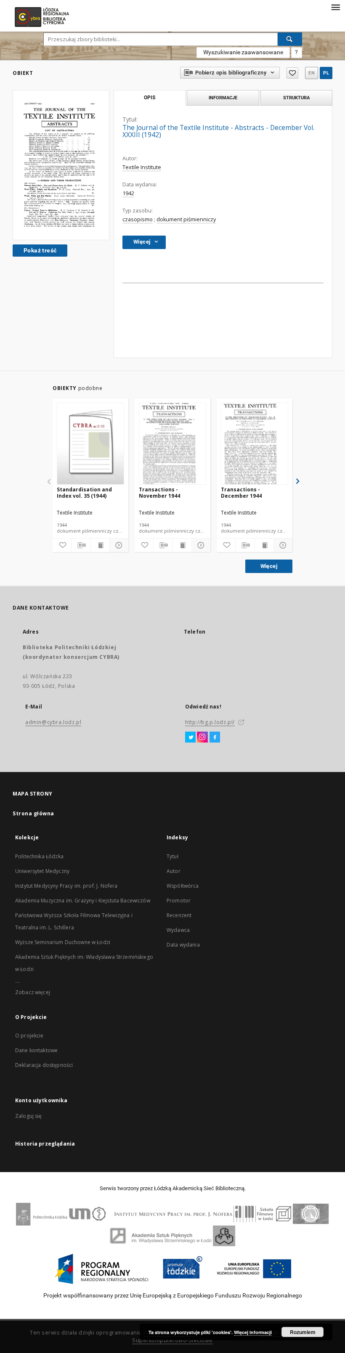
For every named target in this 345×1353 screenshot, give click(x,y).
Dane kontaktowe (36, 1050)
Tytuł (172, 856)
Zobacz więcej (32, 992)
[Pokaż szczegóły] (118, 545)
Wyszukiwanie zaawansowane (243, 52)
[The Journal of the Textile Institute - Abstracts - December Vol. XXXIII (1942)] (61, 165)
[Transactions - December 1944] (254, 444)
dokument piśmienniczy (186, 219)
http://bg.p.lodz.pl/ (210, 722)
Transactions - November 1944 (159, 492)
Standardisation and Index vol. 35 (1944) (84, 492)
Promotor (179, 900)
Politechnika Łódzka (39, 856)
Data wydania (183, 944)
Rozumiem (303, 1332)
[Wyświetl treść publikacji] (100, 545)
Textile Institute (141, 167)
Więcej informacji (253, 1332)
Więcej (268, 566)
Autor (173, 871)
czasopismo (137, 219)
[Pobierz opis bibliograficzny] (81, 545)
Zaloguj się (28, 1116)
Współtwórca (183, 885)
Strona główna (33, 813)
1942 (128, 193)
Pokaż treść (40, 250)
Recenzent (179, 915)
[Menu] (335, 6)
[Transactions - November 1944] (172, 444)
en (311, 73)
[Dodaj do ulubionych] (292, 73)
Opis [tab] (149, 98)
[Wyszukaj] (290, 39)
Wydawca (178, 930)
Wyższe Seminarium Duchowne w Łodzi (62, 942)
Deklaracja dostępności (44, 1065)
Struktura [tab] (296, 98)
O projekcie (29, 1035)
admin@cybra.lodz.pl (53, 722)
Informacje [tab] (223, 98)
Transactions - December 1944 (241, 492)
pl (326, 73)
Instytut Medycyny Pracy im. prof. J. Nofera (66, 885)
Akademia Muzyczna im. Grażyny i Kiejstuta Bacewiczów (82, 900)
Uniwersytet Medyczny (42, 871)
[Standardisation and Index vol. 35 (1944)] (90, 444)
